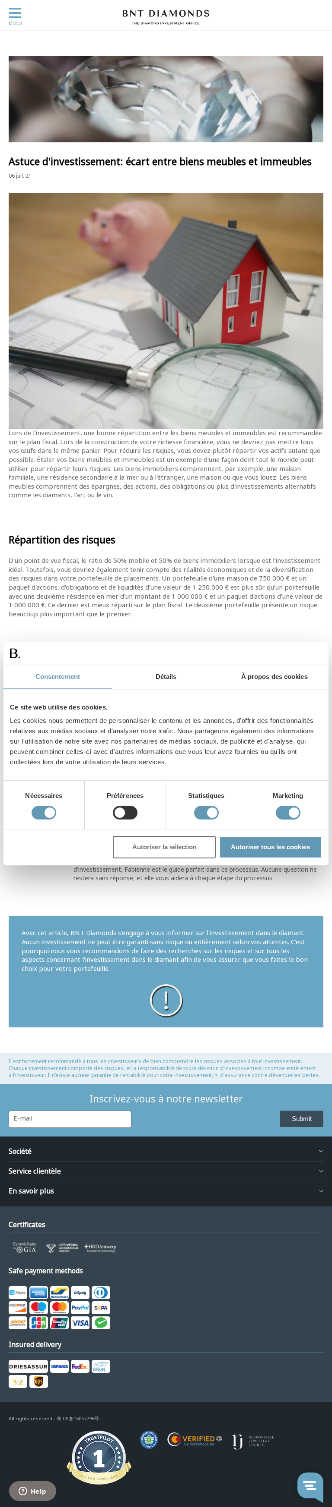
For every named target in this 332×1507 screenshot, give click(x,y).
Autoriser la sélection (164, 847)
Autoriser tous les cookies (270, 847)
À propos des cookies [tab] (274, 676)
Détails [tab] (166, 676)
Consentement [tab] (57, 676)
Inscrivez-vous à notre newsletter (166, 1099)
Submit (302, 1118)
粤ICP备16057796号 (78, 1418)
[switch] (125, 812)
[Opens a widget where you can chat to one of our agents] (32, 1492)
